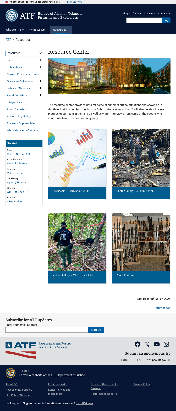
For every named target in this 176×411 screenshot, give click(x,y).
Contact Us (164, 13)
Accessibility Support (19, 389)
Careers (137, 13)
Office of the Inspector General (104, 386)
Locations (149, 13)
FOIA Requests (57, 384)
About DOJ (12, 384)
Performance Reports (104, 393)
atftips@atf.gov (157, 360)
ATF (8, 39)
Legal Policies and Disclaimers (59, 391)
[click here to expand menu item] (40, 53)
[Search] (166, 20)
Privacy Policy (141, 384)
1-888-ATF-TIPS (131, 359)
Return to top (162, 308)
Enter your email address (21, 325)
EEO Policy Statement (19, 395)
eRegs (126, 13)
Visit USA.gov (84, 403)
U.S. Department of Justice (68, 375)
